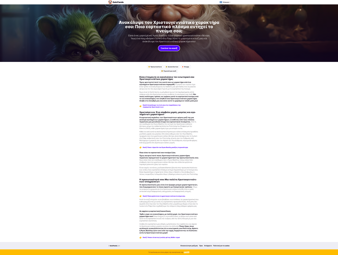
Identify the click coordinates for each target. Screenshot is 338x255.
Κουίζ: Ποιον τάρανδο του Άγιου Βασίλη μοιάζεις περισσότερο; (165, 147)
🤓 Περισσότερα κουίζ (168, 71)
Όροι (201, 245)
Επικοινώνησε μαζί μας (189, 245)
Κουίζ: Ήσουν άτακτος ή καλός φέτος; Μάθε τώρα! (161, 237)
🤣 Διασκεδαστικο (172, 67)
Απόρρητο (208, 245)
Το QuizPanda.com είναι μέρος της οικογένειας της (166, 252)
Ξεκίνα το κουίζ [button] (169, 48)
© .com (114, 245)
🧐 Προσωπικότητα (155, 67)
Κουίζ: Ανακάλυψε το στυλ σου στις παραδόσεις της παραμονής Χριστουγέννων (162, 106)
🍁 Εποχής (185, 67)
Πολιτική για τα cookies (221, 245)
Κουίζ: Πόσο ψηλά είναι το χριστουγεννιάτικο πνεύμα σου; (164, 196)
